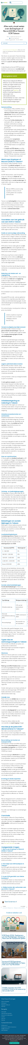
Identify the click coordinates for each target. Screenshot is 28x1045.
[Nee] (26, 1039)
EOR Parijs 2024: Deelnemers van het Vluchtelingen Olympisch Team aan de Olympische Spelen (13, 937)
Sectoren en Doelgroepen (11, 49)
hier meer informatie (9, 843)
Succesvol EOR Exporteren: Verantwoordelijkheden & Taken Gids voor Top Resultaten (13, 963)
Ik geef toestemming (14, 1043)
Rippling (15, 90)
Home (4, 49)
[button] (14, 43)
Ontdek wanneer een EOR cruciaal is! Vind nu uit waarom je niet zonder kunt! (13, 989)
